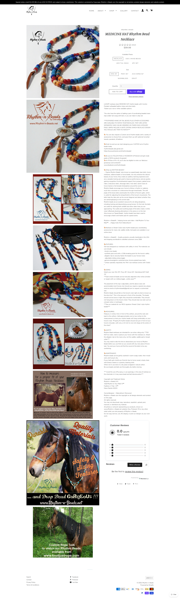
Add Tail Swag (122, 63)
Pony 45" (124, 74)
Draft (134, 78)
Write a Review (134, 465)
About (101, 11)
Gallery (124, 11)
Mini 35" (114, 74)
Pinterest (75, 580)
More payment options (136, 97)
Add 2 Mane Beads (133, 59)
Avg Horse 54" (138, 74)
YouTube (75, 582)
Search (28, 577)
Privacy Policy (30, 582)
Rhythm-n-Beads (148, 583)
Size (127, 70)
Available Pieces (127, 54)
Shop (112, 11)
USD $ (148, 578)
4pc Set (135, 63)
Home (91, 11)
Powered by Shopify (147, 585)
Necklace (118, 59)
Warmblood (123, 78)
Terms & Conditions (32, 585)
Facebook (75, 577)
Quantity (115, 86)
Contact (135, 11)
